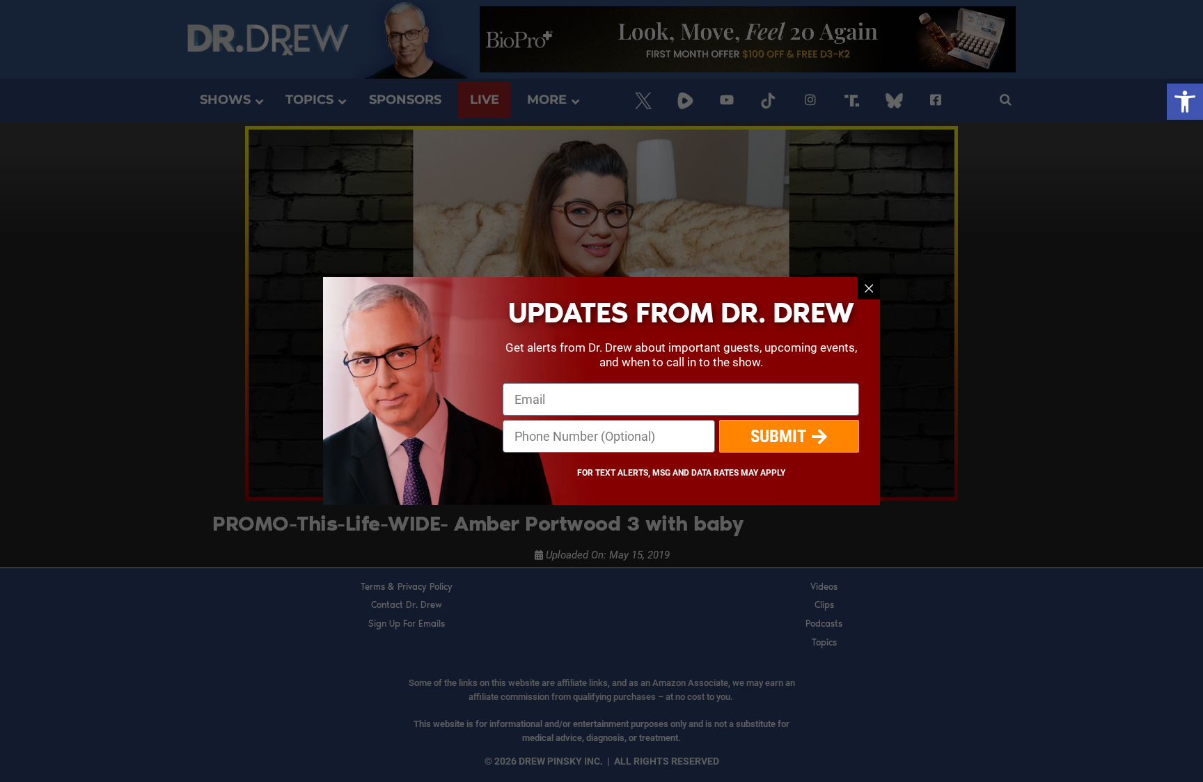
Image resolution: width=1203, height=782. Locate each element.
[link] (1185, 102)
